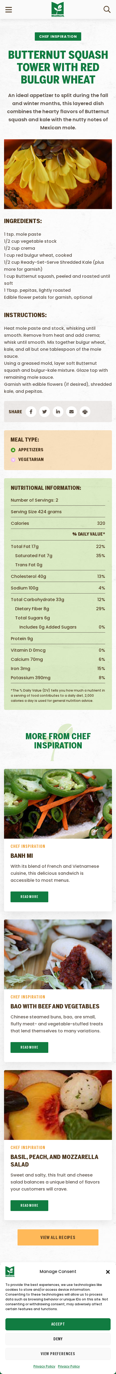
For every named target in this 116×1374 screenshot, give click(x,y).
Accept (58, 1324)
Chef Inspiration (28, 847)
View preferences (58, 1354)
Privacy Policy (44, 1366)
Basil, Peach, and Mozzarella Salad (54, 1161)
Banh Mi (22, 856)
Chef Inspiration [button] (58, 36)
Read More (29, 897)
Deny (58, 1339)
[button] (108, 1271)
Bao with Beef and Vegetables (55, 1006)
